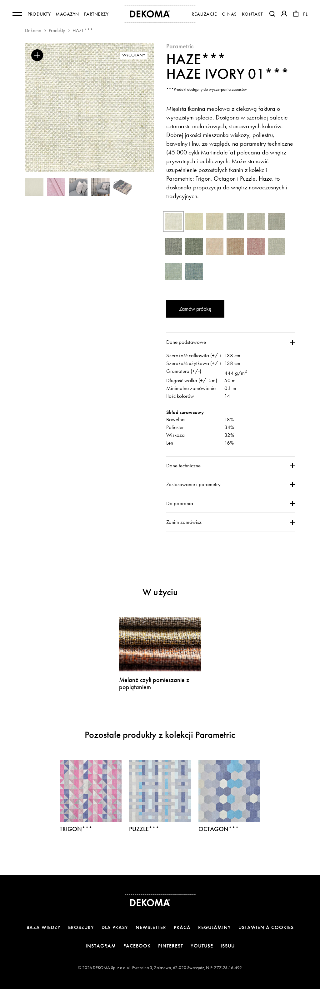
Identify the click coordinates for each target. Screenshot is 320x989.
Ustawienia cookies (266, 927)
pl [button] (305, 14)
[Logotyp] (160, 14)
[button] (272, 13)
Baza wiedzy (44, 927)
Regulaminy (214, 927)
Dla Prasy (115, 927)
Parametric (179, 46)
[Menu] (17, 14)
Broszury (81, 927)
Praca (182, 927)
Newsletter (151, 927)
